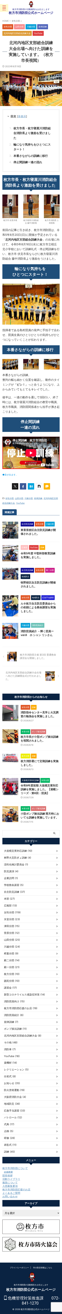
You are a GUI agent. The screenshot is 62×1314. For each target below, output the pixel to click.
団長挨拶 (7, 1175)
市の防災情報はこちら (42, 1267)
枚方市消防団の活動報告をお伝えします (31, 1285)
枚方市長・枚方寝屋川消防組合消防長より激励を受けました (32, 133)
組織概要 (8, 1172)
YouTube (20, 503)
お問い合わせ (10, 1196)
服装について (10, 1182)
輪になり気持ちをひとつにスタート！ (32, 147)
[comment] (47, 486)
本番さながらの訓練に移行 (31, 155)
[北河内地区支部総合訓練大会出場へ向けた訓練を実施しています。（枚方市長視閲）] (31, 486)
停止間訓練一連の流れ (28, 162)
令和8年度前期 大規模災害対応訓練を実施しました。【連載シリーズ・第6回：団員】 (40, 789)
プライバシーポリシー (19, 1267)
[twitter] (15, 486)
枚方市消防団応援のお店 (16, 1189)
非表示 (22, 116)
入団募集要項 (10, 1186)
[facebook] (23, 486)
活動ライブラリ (11, 1179)
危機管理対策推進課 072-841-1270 (33, 1301)
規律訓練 (38, 498)
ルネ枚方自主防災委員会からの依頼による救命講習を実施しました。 (38, 607)
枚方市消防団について (15, 1168)
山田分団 (19, 498)
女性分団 (9, 498)
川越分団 (28, 498)
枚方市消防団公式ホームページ (31, 13)
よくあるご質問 (11, 1193)
